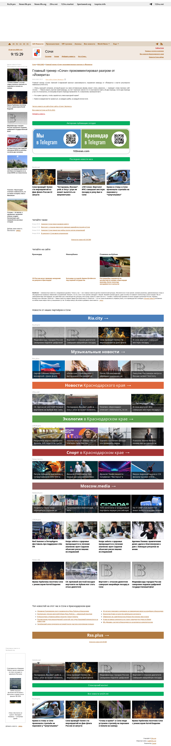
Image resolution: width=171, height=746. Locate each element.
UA (21, 44)
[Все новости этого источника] (65, 79)
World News (103, 44)
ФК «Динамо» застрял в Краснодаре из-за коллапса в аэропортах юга (128, 622)
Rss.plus (35, 358)
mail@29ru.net (151, 741)
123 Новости (37, 44)
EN (14, 44)
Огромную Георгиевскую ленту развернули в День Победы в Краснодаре (63, 611)
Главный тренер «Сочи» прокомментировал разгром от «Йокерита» (69, 64)
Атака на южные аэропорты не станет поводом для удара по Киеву (127, 619)
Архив (56, 56)
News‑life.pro (25, 4)
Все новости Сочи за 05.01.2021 (43, 110)
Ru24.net (36, 167)
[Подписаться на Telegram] (150, 4)
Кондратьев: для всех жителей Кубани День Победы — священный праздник (64, 614)
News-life (36, 560)
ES (27, 44)
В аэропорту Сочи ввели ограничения (54, 233)
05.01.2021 (40, 64)
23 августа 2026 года (15, 49)
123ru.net (159, 4)
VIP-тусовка (67, 44)
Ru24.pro (11, 4)
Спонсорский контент (98, 685)
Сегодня (48, 56)
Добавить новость (68, 56)
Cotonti (154, 743)
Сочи (34, 64)
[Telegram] (157, 44)
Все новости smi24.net (98, 694)
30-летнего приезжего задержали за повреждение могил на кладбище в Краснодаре (133, 611)
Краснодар (37, 254)
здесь (18, 230)
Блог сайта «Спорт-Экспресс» (55, 79)
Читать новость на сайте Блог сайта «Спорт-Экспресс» (52, 106)
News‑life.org (40, 4)
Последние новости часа (81, 159)
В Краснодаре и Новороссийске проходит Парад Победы (57, 617)
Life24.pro (36, 425)
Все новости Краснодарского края (152, 54)
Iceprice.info (100, 4)
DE (24, 44)
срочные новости (149, 298)
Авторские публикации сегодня (81, 123)
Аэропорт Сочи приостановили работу (55, 224)
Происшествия (52, 44)
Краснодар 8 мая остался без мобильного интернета (122, 614)
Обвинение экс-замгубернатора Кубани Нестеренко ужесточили (126, 617)
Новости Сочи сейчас (156, 57)
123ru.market (67, 4)
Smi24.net (36, 660)
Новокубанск (72, 254)
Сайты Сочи (159, 48)
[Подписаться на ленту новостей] (161, 44)
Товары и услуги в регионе (154, 51)
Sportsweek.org (84, 4)
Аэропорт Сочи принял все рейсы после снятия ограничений (63, 230)
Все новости (89, 44)
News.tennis (37, 459)
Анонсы (78, 44)
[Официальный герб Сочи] (37, 53)
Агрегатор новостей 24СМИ (81, 240)
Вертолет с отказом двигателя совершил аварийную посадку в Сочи (65, 227)
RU (17, 44)
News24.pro (37, 493)
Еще (115, 44)
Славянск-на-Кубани (109, 254)
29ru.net (54, 4)
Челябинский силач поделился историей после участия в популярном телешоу (65, 624)
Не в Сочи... (82, 56)
